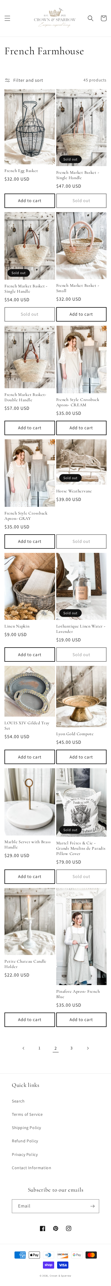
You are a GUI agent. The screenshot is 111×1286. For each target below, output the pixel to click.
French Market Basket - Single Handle (77, 175)
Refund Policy (25, 1141)
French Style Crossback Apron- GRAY (26, 516)
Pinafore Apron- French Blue (78, 994)
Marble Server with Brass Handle (27, 844)
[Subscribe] (92, 1206)
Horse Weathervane (74, 491)
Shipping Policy (26, 1127)
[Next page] (87, 1048)
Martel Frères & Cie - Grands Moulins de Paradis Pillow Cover (81, 848)
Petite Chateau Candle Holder (25, 964)
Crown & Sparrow (61, 1275)
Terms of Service (27, 1114)
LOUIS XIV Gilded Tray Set (26, 725)
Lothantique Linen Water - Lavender (81, 629)
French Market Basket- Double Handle (25, 397)
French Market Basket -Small (77, 288)
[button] (7, 18)
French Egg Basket (21, 170)
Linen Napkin (17, 626)
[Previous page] (23, 1048)
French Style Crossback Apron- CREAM (77, 402)
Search (18, 1101)
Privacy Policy (25, 1154)
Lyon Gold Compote (75, 733)
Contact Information (31, 1167)
